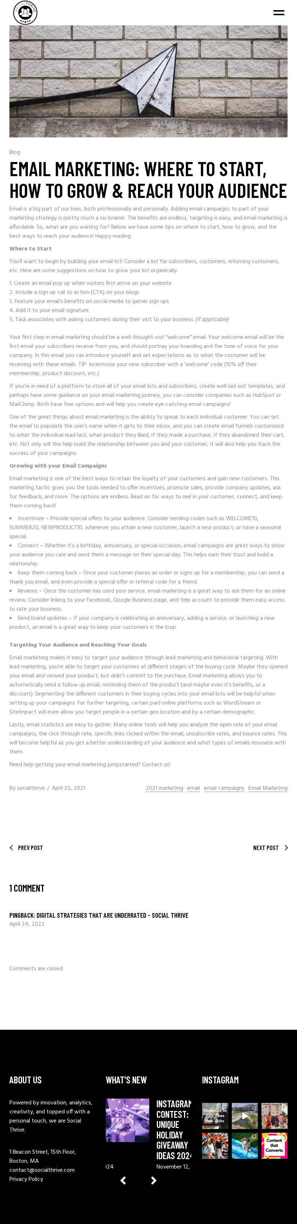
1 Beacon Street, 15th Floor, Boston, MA (42, 1157)
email (193, 788)
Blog (14, 152)
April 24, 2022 (27, 924)
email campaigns (224, 788)
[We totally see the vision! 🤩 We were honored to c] (245, 1116)
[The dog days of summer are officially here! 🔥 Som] (245, 1146)
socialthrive (31, 788)
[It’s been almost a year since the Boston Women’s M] (275, 1116)
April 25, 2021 (68, 788)
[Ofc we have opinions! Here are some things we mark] (215, 1116)
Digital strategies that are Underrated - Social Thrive (112, 915)
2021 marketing (164, 788)
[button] (153, 1180)
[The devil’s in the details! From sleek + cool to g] (215, 1146)
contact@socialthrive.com (42, 1170)
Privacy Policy (26, 1179)
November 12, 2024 (180, 1167)
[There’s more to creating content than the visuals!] (275, 1146)
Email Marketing (268, 788)
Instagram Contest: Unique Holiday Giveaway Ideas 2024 (175, 1129)
